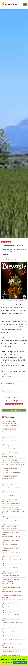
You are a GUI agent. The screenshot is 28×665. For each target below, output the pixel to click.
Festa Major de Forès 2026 (9, 441)
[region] (14, 660)
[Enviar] (21, 401)
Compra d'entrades (6, 376)
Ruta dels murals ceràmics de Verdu (12, 655)
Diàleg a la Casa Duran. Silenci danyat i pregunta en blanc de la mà (12, 623)
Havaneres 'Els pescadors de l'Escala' (12, 488)
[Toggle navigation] (25, 4)
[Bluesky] (10, 401)
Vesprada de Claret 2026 (8, 448)
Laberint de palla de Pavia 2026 (10, 575)
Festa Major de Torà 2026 (9, 433)
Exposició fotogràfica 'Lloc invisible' (11, 591)
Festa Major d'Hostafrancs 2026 (10, 425)
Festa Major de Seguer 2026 (9, 520)
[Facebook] (7, 401)
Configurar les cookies (6, 662)
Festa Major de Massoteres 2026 (11, 552)
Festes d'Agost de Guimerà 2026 (11, 536)
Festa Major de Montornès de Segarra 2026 (14, 480)
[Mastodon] (14, 401)
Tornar (4, 258)
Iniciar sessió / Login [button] (14, 410)
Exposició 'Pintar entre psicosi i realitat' (13, 607)
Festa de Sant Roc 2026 (8, 495)
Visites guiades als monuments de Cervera (13, 639)
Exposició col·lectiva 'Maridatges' (11, 632)
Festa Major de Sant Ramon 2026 (11, 472)
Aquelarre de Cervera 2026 (9, 456)
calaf (10, 391)
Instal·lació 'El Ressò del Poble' (10, 614)
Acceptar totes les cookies (20, 662)
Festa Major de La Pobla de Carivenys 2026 (13, 464)
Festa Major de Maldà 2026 (9, 567)
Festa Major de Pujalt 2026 (9, 544)
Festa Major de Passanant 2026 (10, 528)
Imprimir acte (12, 259)
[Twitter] (17, 401)
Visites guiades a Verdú (8, 647)
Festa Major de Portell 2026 (9, 583)
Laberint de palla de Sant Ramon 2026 (12, 599)
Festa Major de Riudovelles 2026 (11, 503)
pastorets (4, 391)
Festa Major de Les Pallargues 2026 (12, 560)
